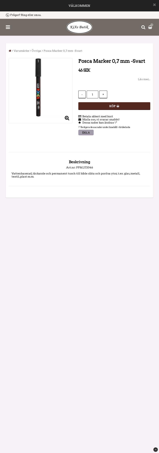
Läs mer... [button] (144, 79)
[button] (150, 27)
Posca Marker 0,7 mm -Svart (63, 50)
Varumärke (21, 50)
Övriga (36, 50)
